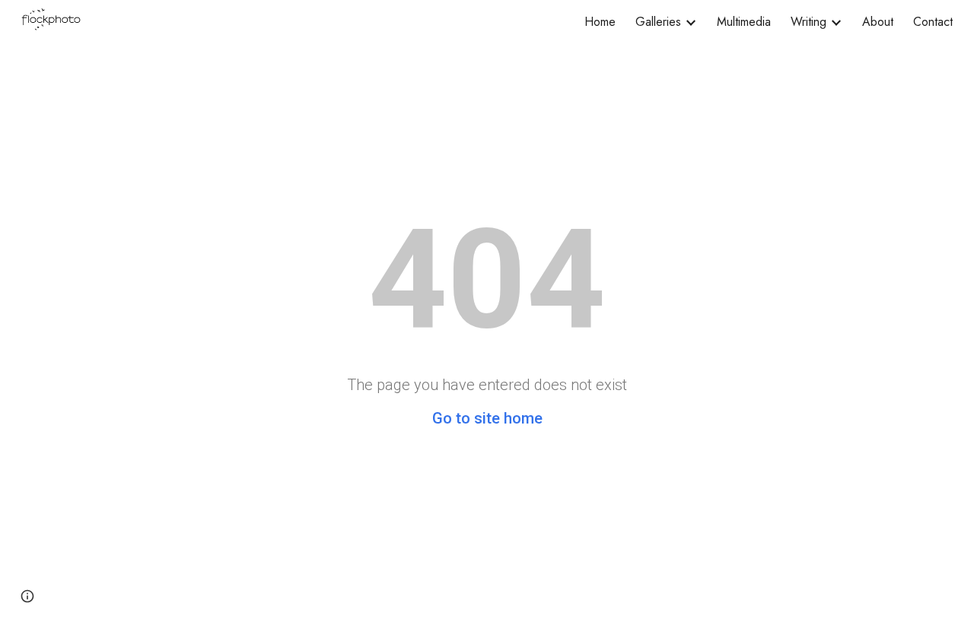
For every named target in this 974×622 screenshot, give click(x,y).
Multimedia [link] (744, 21)
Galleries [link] (658, 21)
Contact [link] (933, 21)
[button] (27, 596)
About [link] (877, 21)
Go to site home (487, 418)
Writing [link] (808, 21)
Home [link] (600, 21)
